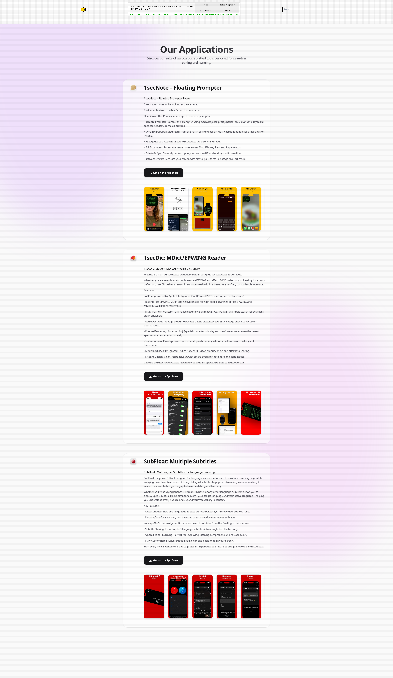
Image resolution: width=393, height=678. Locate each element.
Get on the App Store (165, 172)
